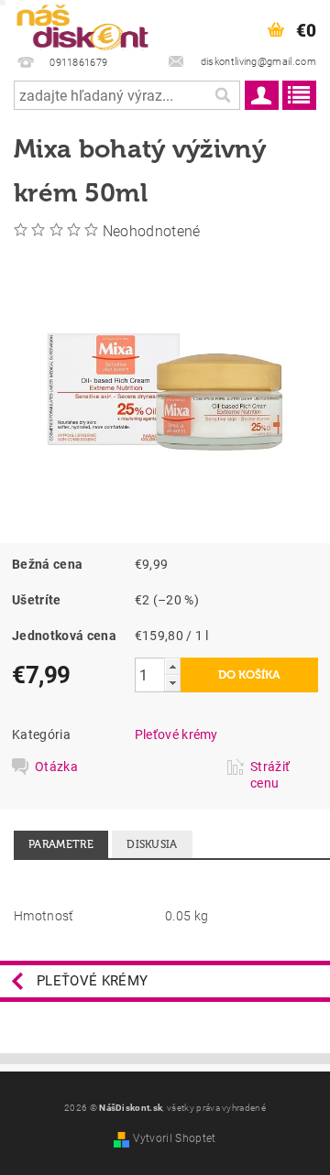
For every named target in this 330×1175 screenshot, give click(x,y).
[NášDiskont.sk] (82, 24)
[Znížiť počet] (172, 682)
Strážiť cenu (270, 774)
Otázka (56, 766)
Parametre (61, 844)
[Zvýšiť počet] (172, 666)
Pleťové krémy (176, 734)
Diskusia (152, 844)
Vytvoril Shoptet (174, 1138)
